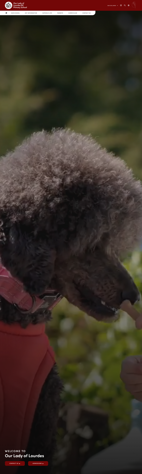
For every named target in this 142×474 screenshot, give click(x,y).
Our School (15, 13)
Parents (60, 13)
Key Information (31, 13)
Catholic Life (47, 13)
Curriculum (72, 13)
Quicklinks (112, 5)
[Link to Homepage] (17, 5)
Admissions (37, 463)
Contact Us (86, 13)
